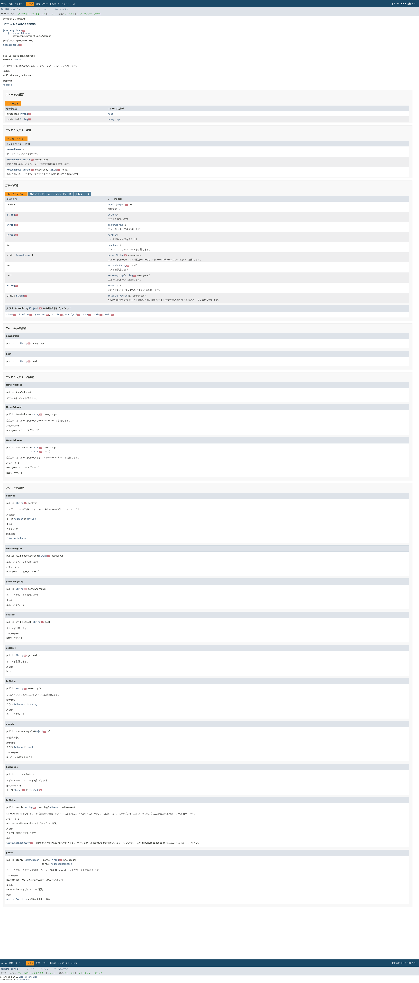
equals (112, 204)
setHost (112, 265)
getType (112, 235)
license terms (23, 979)
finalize (25, 314)
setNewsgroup (116, 275)
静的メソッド (37, 194)
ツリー (45, 4)
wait (87, 314)
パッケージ (20, 4)
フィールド (23, 14)
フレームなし (42, 9)
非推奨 (53, 4)
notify (57, 314)
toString (113, 285)
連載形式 (7, 85)
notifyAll (72, 314)
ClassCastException (19, 842)
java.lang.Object (14, 30)
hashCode (113, 245)
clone (11, 314)
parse (111, 255)
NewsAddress (14, 149)
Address (18, 59)
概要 (11, 4)
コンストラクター (38, 14)
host (110, 114)
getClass (41, 314)
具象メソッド (82, 194)
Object (122, 204)
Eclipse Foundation (28, 977)
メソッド (51, 14)
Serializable (12, 45)
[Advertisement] (101, 933)
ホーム (4, 4)
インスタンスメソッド (59, 194)
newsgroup (114, 119)
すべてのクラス (61, 9)
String (25, 114)
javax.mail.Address (19, 33)
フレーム (31, 9)
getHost (112, 214)
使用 (38, 4)
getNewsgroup (116, 225)
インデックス (63, 4)
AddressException (61, 864)
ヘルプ (74, 4)
